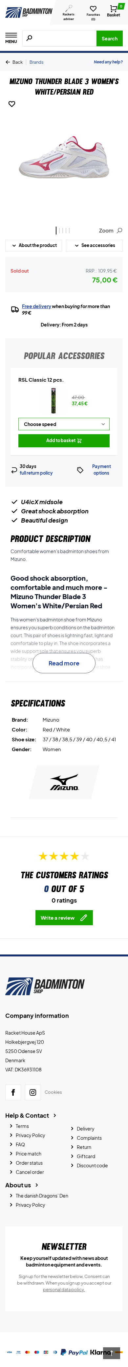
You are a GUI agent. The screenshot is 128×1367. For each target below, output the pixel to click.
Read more (64, 663)
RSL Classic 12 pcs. (41, 379)
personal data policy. (64, 1289)
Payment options (101, 470)
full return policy (36, 473)
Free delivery (36, 306)
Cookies (53, 1092)
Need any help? (108, 61)
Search (109, 38)
